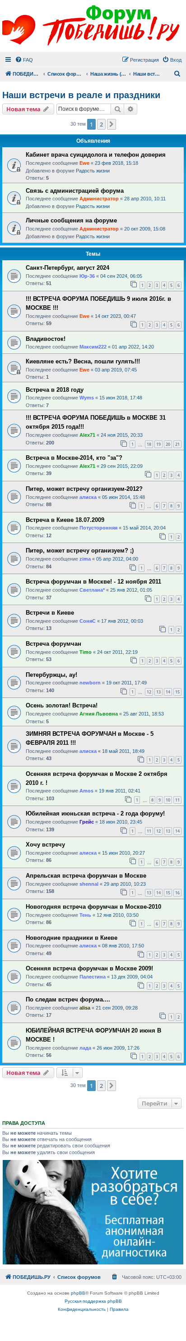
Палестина (92, 976)
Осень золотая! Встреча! (62, 705)
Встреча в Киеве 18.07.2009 (65, 519)
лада (85, 1048)
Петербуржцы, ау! (51, 674)
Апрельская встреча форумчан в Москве (86, 875)
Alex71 (87, 435)
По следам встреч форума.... (68, 999)
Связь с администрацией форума (75, 190)
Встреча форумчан (53, 643)
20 (168, 444)
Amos (86, 790)
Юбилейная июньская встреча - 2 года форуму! (95, 813)
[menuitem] (24, 59)
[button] (111, 124)
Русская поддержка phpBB (93, 1301)
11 (177, 800)
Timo (85, 652)
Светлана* (92, 590)
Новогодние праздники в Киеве (71, 937)
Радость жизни (93, 170)
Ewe (84, 163)
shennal (88, 884)
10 (168, 800)
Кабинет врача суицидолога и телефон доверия (96, 154)
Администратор (99, 198)
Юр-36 (87, 276)
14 (168, 692)
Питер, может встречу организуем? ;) (80, 550)
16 (177, 893)
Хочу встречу (45, 844)
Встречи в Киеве (50, 612)
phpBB (78, 1293)
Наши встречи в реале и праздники (81, 95)
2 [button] (101, 124)
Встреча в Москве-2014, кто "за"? (74, 457)
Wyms (86, 397)
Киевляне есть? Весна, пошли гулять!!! (83, 361)
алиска (88, 497)
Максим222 (93, 346)
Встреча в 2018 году (55, 389)
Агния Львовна (98, 713)
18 (149, 444)
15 (177, 692)
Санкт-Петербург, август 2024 (67, 267)
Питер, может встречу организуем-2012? (84, 488)
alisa (84, 1007)
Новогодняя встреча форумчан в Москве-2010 (93, 906)
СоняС (87, 621)
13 (158, 692)
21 (177, 444)
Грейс (86, 822)
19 (158, 444)
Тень (85, 915)
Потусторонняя (98, 527)
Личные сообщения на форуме (71, 220)
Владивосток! (45, 338)
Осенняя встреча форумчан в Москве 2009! (89, 968)
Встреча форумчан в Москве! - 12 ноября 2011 (93, 581)
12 (149, 692)
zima (85, 559)
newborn (90, 682)
